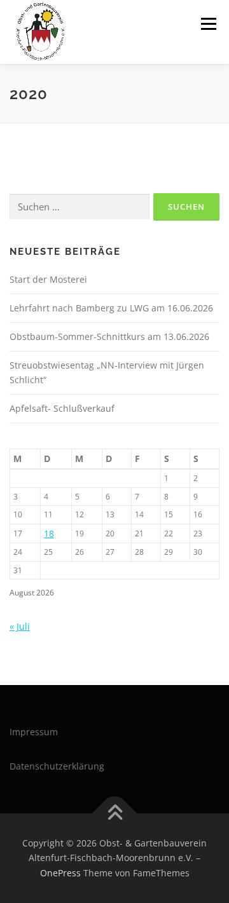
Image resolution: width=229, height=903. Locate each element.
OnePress (60, 873)
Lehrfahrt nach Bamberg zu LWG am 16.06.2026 (111, 308)
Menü (207, 23)
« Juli (20, 626)
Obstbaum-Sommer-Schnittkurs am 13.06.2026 (109, 336)
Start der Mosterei (48, 279)
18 (49, 533)
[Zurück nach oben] (114, 813)
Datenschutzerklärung (57, 766)
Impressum (34, 732)
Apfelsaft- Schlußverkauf (62, 408)
